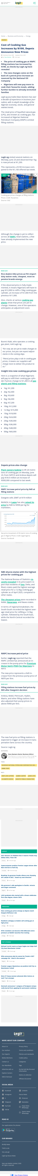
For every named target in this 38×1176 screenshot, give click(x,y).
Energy (28, 36)
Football (4, 870)
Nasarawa (12, 602)
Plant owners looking (11, 470)
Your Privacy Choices (21, 1175)
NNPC (13, 236)
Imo (22, 584)
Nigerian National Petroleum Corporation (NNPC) (19, 765)
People (3, 900)
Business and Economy (15, 36)
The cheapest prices (11, 599)
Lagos (14, 502)
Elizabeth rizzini (7, 779)
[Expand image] (36, 175)
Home (3, 36)
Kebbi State (5, 768)
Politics (3, 860)
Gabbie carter (21, 776)
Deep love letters (8, 776)
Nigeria (3, 890)
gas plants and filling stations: (18, 382)
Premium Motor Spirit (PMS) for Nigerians (18, 664)
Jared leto (31, 776)
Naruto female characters (25, 779)
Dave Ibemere (7, 57)
